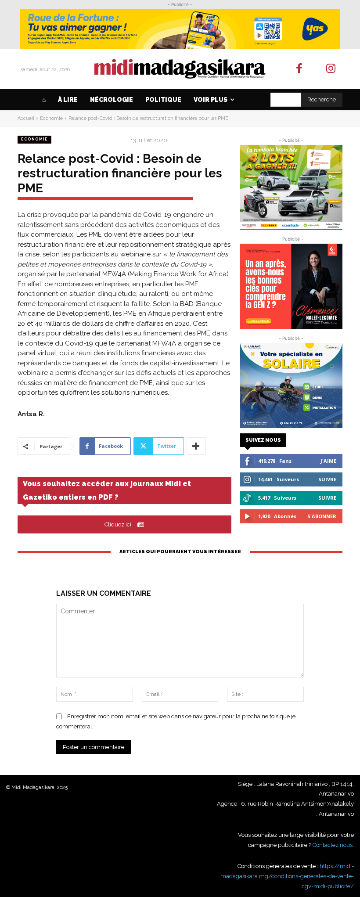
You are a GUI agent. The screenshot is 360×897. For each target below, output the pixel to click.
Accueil (26, 118)
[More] (196, 446)
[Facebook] (299, 69)
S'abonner (321, 516)
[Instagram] (331, 69)
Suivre (327, 479)
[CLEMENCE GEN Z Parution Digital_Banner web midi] (291, 286)
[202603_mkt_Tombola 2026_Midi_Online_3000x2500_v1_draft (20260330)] (291, 187)
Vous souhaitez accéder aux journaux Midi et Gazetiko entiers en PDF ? (107, 490)
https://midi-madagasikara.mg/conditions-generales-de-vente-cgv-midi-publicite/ (287, 876)
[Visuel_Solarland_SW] (291, 385)
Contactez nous (333, 845)
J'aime (328, 461)
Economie (51, 118)
